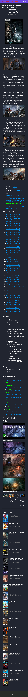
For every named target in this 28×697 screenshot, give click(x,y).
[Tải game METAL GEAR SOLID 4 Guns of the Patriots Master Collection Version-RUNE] (5, 561)
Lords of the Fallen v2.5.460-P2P (13, 223)
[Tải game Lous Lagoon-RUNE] (5, 604)
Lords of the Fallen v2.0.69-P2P (13, 252)
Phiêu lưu (20, 190)
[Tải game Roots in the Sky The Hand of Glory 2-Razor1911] (5, 673)
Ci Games (15, 186)
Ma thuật (19, 198)
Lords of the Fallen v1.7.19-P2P (12, 277)
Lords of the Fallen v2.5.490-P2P (13, 221)
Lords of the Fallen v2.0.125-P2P (13, 246)
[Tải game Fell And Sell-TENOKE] (5, 621)
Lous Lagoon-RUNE (13, 601)
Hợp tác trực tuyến (17, 200)
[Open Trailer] (14, 431)
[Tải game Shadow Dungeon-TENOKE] (5, 613)
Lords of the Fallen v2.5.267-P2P (13, 237)
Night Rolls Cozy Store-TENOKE (15, 636)
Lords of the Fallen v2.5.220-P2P (13, 241)
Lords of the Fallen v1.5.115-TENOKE (14, 295)
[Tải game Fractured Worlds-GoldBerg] (5, 569)
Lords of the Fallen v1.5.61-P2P (12, 300)
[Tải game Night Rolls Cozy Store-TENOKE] (5, 639)
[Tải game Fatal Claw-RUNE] (5, 664)
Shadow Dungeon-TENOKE (14, 610)
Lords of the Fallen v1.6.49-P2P (12, 283)
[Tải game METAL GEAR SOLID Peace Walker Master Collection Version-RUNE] (5, 552)
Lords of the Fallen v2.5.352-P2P (13, 230)
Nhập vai (8, 192)
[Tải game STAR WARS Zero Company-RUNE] (5, 544)
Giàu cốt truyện (20, 201)
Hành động (15, 190)
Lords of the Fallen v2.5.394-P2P (13, 227)
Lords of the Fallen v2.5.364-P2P (13, 228)
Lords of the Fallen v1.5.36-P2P (12, 302)
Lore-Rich (15, 198)
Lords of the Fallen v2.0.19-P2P (13, 264)
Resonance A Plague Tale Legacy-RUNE (17, 532)
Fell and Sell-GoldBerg (13, 644)
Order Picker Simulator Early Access (16, 584)
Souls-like (14, 201)
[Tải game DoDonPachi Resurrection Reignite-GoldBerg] (5, 578)
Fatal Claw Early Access (13, 679)
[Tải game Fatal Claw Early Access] (5, 682)
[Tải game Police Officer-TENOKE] (5, 630)
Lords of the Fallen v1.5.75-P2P (12, 299)
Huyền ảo (10, 198)
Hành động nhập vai (16, 194)
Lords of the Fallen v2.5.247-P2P (13, 239)
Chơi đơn (10, 201)
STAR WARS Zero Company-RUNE (16, 541)
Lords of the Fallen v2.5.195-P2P (13, 245)
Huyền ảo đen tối (11, 197)
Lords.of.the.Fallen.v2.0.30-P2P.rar (13, 380)
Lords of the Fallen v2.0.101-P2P (13, 248)
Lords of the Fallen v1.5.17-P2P (12, 307)
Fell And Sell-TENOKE (13, 618)
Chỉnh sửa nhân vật (17, 195)
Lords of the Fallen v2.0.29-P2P (13, 263)
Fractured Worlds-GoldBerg (14, 567)
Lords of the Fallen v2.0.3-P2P (12, 272)
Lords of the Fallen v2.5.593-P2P (13, 214)
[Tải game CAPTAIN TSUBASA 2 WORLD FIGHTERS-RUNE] (5, 526)
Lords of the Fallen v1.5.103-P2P (13, 297)
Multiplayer (9, 200)
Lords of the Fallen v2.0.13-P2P (13, 266)
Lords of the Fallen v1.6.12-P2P (12, 290)
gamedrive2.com (15, 694)
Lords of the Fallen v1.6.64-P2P (12, 281)
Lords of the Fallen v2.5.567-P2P (13, 216)
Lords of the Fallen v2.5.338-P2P (13, 232)
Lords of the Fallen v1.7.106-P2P (13, 274)
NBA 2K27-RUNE (12, 515)
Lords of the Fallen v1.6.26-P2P (12, 285)
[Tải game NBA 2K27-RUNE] (5, 518)
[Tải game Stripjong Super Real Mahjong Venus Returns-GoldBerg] (5, 595)
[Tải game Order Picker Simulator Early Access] (5, 587)
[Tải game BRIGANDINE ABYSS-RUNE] (5, 656)
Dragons (18, 197)
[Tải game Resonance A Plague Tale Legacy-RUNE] (5, 535)
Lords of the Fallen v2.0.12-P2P (12, 268)
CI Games (15, 188)
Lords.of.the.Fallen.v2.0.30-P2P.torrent (14, 401)
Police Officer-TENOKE (13, 627)
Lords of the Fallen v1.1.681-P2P (13, 309)
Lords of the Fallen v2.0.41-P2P (13, 259)
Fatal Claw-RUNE (12, 662)
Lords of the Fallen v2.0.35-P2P (13, 261)
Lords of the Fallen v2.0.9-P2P (12, 270)
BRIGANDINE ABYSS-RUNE (14, 653)
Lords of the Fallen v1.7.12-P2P (12, 279)
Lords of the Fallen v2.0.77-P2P (13, 250)
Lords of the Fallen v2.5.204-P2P (13, 243)
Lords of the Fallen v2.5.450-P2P (13, 225)
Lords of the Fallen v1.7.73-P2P (12, 275)
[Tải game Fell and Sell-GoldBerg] (5, 647)
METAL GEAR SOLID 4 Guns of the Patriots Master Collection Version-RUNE (16, 559)
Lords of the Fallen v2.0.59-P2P (13, 254)
